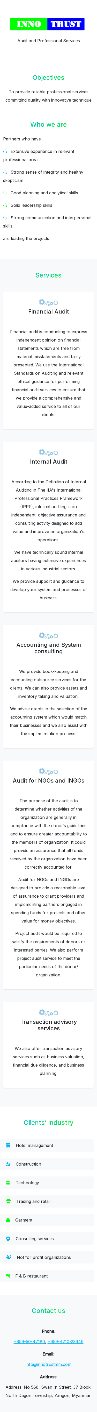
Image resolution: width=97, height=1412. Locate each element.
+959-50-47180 (29, 1341)
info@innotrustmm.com (48, 1364)
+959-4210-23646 (66, 1341)
